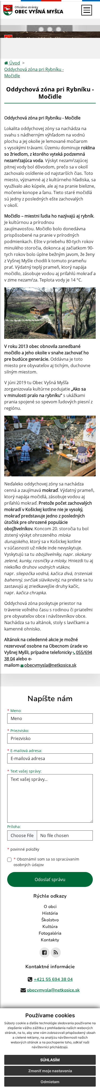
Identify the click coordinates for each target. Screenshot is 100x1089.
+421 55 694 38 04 (53, 979)
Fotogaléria (50, 933)
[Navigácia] (86, 10)
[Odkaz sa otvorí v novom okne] (44, 952)
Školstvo (50, 920)
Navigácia (16, 10)
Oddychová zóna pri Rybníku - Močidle (34, 72)
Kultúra (50, 927)
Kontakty (50, 940)
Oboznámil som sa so (46, 862)
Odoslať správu (50, 879)
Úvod (14, 63)
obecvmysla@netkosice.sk (50, 665)
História (50, 913)
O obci (50, 907)
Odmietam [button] (50, 1081)
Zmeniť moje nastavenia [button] (50, 1070)
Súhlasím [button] (50, 1060)
